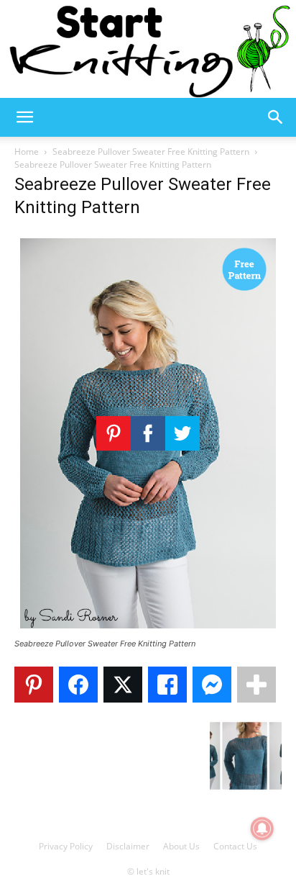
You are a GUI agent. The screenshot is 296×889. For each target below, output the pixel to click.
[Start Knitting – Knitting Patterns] (148, 49)
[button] (24, 117)
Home (26, 151)
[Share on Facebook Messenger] (212, 685)
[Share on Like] (167, 685)
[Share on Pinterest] (33, 685)
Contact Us (235, 846)
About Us (181, 846)
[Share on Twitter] (122, 685)
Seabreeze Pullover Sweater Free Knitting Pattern (150, 151)
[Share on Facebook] (78, 685)
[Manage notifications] (262, 828)
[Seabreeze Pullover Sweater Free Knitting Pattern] (148, 630)
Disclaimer (127, 846)
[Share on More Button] (256, 685)
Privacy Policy (66, 846)
